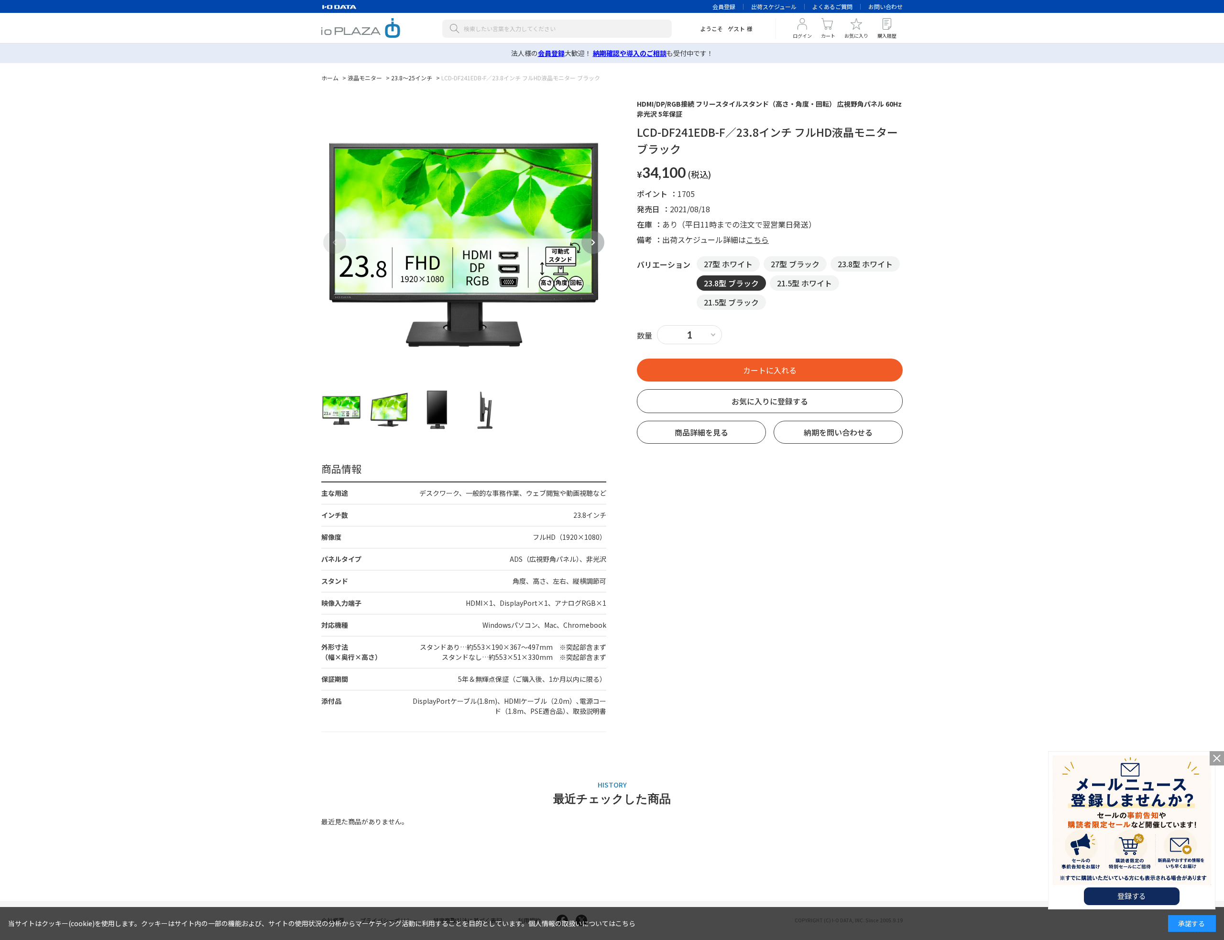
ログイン (802, 35)
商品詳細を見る (701, 432)
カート (828, 35)
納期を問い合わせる (838, 432)
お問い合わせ (885, 6)
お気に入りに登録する (770, 401)
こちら (757, 239)
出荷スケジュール (774, 6)
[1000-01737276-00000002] (341, 410)
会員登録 (723, 6)
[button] (592, 242)
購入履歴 (886, 35)
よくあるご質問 (832, 6)
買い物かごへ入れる (770, 370)
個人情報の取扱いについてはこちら (581, 923)
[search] (456, 29)
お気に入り (856, 35)
